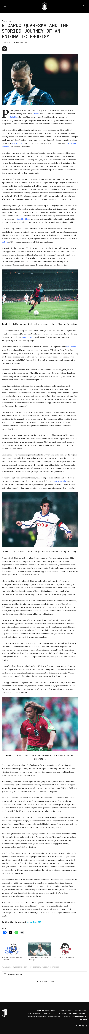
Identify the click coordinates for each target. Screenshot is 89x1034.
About (53, 1010)
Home (64, 1013)
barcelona (10, 967)
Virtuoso (83, 1019)
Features (6, 21)
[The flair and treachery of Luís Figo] (39, 949)
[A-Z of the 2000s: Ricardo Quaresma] (13, 949)
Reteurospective (79, 1016)
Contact (47, 1013)
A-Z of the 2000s (43, 1010)
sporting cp (54, 967)
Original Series (54, 1016)
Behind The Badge (66, 1010)
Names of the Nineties (37, 1016)
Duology (56, 1013)
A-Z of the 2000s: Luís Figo (64, 957)
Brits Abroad (80, 1010)
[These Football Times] (44, 6)
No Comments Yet (15, 974)
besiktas (18, 967)
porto (30, 967)
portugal (37, 967)
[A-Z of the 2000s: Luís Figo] (65, 949)
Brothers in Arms (34, 1013)
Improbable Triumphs (77, 1013)
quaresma (45, 967)
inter (24, 967)
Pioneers (66, 1016)
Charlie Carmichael (20, 42)
